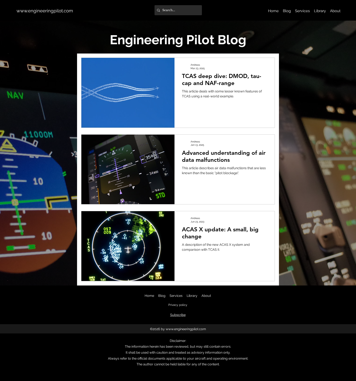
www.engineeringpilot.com (44, 10)
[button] (178, 315)
